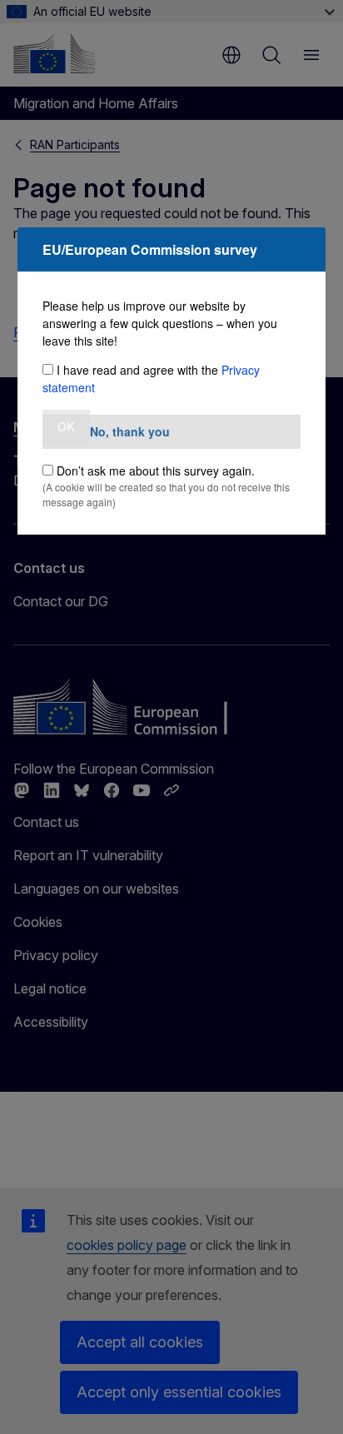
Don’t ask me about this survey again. (156, 470)
